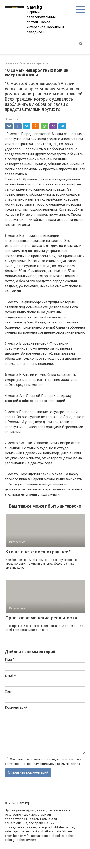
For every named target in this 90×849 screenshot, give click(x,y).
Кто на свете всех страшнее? (38, 552)
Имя (9, 660)
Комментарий (16, 707)
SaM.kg (34, 7)
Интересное (13, 119)
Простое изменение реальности (41, 618)
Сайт (9, 691)
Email (10, 675)
